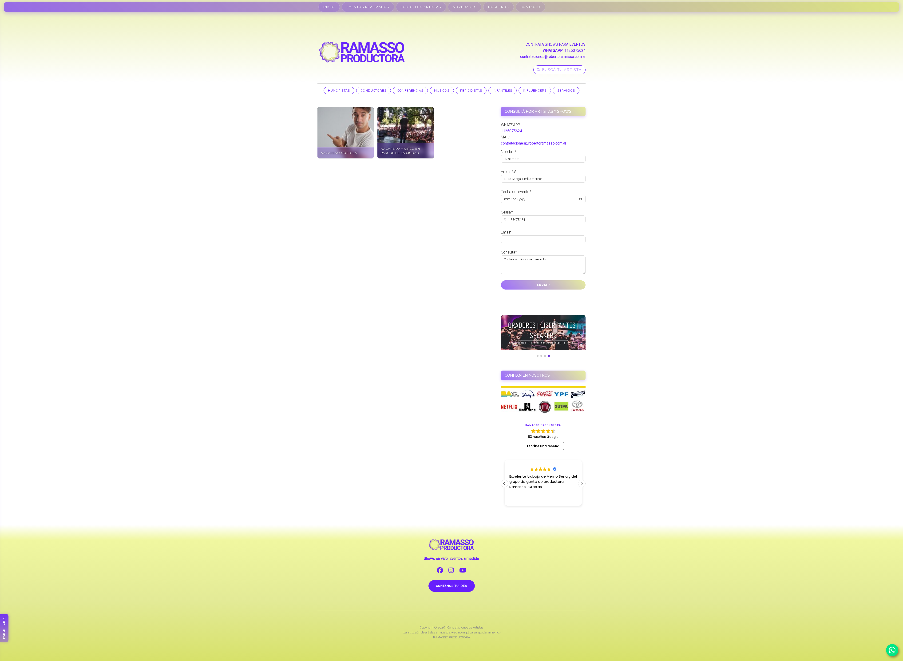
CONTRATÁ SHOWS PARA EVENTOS (556, 44)
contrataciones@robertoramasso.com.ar (553, 56)
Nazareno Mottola (339, 153)
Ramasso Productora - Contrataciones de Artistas (362, 52)
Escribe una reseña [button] (543, 446)
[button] (581, 483)
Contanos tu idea (451, 586)
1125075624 (575, 50)
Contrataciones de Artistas (465, 627)
